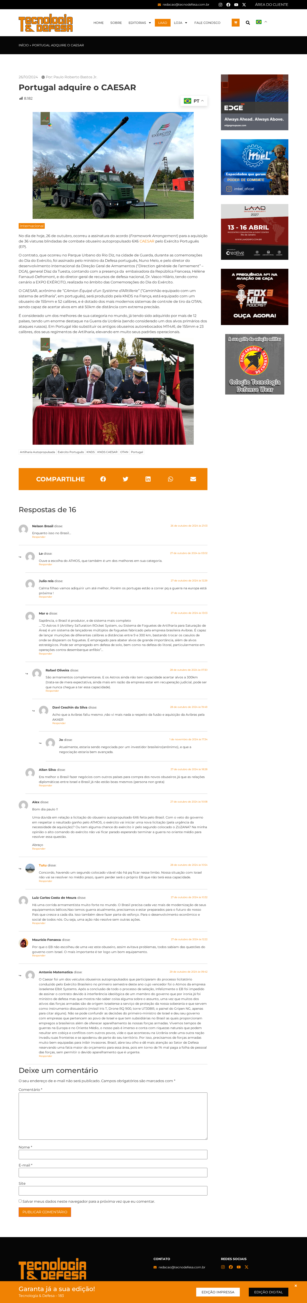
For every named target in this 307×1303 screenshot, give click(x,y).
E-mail (25, 1165)
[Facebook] (228, 5)
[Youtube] (236, 5)
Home (98, 23)
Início (24, 45)
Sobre (116, 23)
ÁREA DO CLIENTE (271, 4)
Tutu (43, 865)
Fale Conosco (207, 23)
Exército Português (71, 452)
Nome (25, 1147)
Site (22, 1183)
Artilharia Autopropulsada (37, 452)
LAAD (162, 23)
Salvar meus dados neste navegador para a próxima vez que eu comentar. (88, 1201)
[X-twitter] (244, 5)
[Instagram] (220, 5)
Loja (178, 23)
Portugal (137, 452)
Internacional (32, 226)
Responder (38, 536)
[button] (247, 22)
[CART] (236, 23)
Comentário (30, 1090)
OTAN (124, 452)
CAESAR (147, 241)
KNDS (91, 452)
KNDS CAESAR (107, 452)
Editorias (137, 23)
